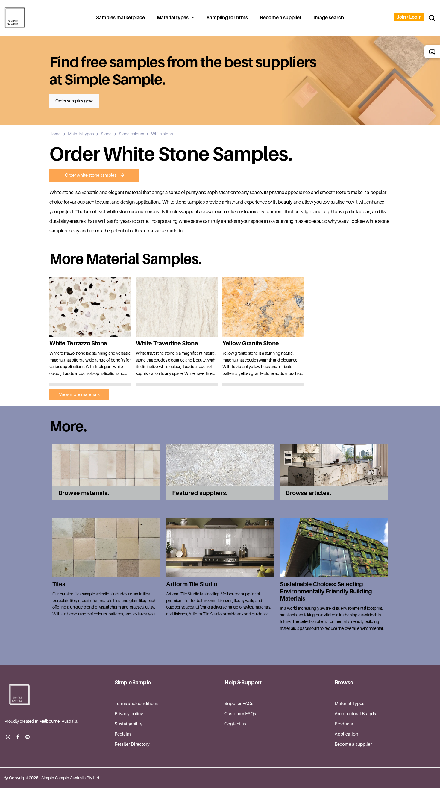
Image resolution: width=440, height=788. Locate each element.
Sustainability (128, 724)
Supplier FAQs (238, 703)
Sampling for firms (227, 17)
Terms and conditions (136, 703)
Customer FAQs (240, 713)
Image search (328, 17)
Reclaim (123, 734)
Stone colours (131, 133)
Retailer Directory (132, 744)
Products (344, 724)
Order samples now (74, 101)
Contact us (235, 724)
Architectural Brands (355, 713)
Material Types (349, 703)
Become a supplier (280, 17)
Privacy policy (129, 713)
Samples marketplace (120, 17)
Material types (173, 17)
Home (55, 133)
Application (346, 734)
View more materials (79, 394)
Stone (106, 133)
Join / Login (409, 16)
